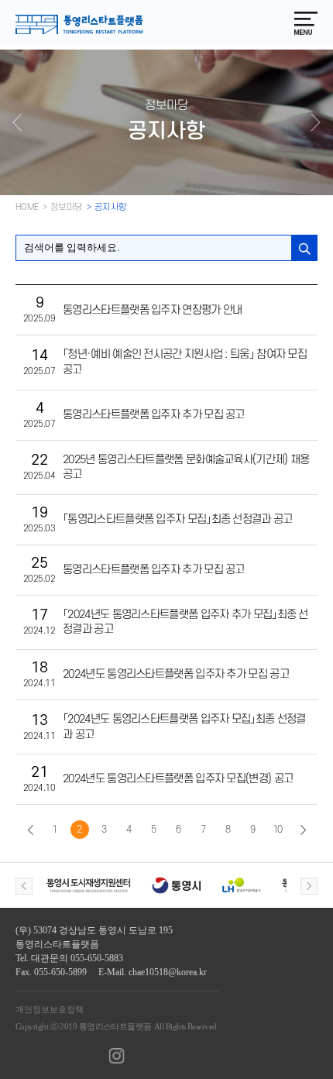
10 (278, 829)
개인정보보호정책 (49, 1009)
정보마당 (66, 207)
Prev (24, 886)
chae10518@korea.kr (168, 972)
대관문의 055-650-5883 (77, 958)
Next (309, 886)
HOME (27, 207)
